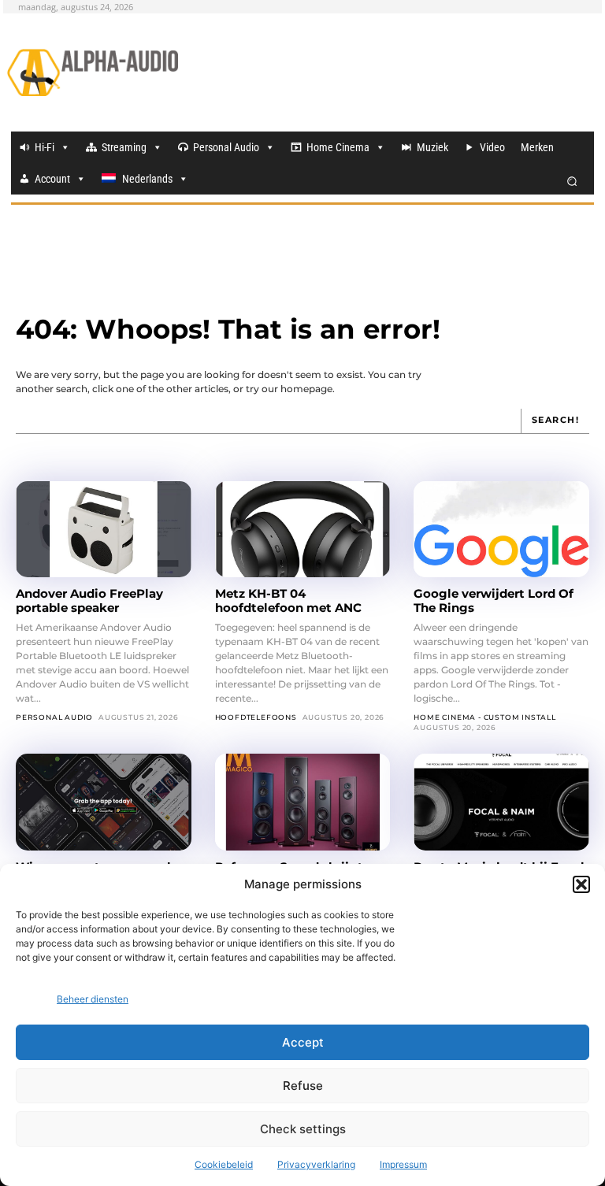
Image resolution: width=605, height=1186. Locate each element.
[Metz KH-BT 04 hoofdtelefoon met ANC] (303, 529)
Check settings (303, 1128)
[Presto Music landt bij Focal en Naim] (501, 802)
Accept (303, 1042)
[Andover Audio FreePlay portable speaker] (103, 529)
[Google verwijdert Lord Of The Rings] (501, 529)
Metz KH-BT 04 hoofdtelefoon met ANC (288, 600)
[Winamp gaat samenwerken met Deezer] (103, 802)
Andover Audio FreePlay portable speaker (89, 600)
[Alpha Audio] (92, 72)
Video (492, 147)
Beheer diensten (92, 999)
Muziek (432, 147)
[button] (581, 884)
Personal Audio (226, 147)
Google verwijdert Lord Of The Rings (493, 600)
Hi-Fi (44, 147)
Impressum (403, 1164)
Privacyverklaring (316, 1164)
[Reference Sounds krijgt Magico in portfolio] (303, 802)
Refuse (303, 1085)
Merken (537, 147)
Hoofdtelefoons (256, 717)
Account (52, 178)
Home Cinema (337, 147)
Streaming (124, 147)
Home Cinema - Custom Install (484, 717)
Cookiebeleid (224, 1164)
